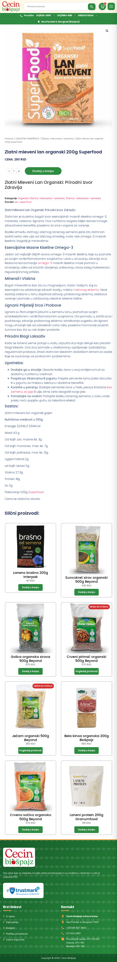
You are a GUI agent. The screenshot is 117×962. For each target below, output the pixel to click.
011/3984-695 (64, 15)
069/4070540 (86, 15)
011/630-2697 (43, 15)
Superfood (36, 492)
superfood (25, 201)
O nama (10, 916)
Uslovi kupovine (15, 939)
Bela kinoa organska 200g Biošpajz (86, 738)
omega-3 (45, 263)
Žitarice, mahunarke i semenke (57, 138)
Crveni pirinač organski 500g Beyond (86, 658)
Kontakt (10, 927)
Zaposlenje (12, 922)
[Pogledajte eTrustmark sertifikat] (23, 890)
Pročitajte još (86, 671)
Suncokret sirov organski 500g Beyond (86, 579)
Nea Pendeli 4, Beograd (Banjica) (60, 21)
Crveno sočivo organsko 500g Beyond (30, 817)
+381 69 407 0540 (76, 927)
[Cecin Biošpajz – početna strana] (19, 857)
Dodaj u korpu (43, 171)
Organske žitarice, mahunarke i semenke (41, 198)
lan (16, 201)
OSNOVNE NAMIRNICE (27, 138)
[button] (107, 31)
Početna (9, 138)
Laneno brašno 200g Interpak (30, 574)
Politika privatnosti (17, 933)
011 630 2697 (73, 933)
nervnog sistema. (86, 290)
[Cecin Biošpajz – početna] (11, 6)
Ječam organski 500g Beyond (30, 738)
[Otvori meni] (111, 6)
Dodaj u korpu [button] (30, 587)
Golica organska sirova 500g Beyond (30, 658)
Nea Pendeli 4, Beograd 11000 (82, 922)
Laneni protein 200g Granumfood (86, 817)
